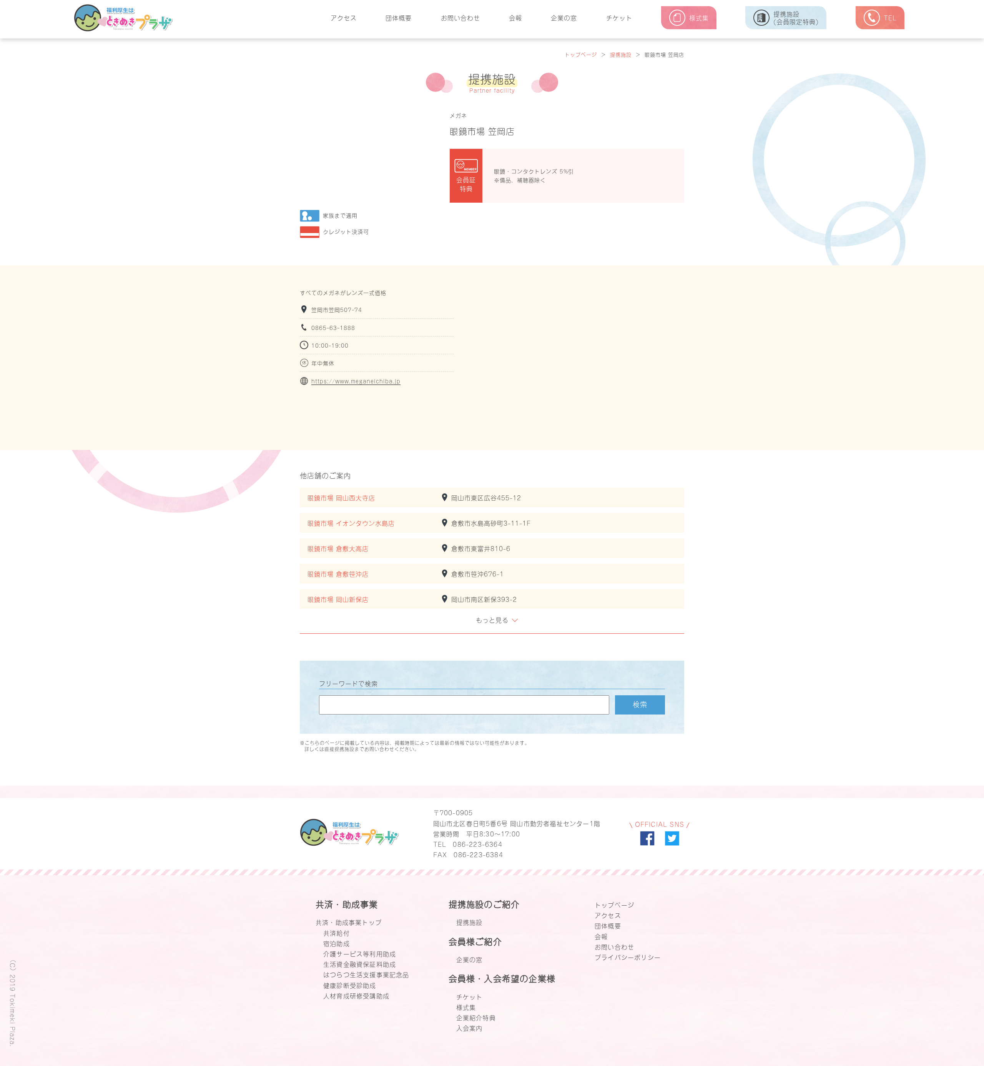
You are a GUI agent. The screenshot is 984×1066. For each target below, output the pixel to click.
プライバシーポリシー (628, 957)
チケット (619, 17)
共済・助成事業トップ (349, 922)
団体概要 (399, 17)
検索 (640, 703)
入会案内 (469, 1027)
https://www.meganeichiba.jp (356, 381)
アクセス (344, 17)
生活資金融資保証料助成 (359, 963)
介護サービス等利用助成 (359, 953)
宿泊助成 (336, 943)
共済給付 (336, 932)
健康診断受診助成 (349, 985)
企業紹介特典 (476, 1017)
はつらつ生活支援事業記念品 (366, 974)
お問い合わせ (460, 17)
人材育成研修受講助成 (356, 995)
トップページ (581, 54)
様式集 (466, 1007)
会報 (515, 17)
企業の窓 (564, 17)
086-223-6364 (477, 843)
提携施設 (621, 54)
